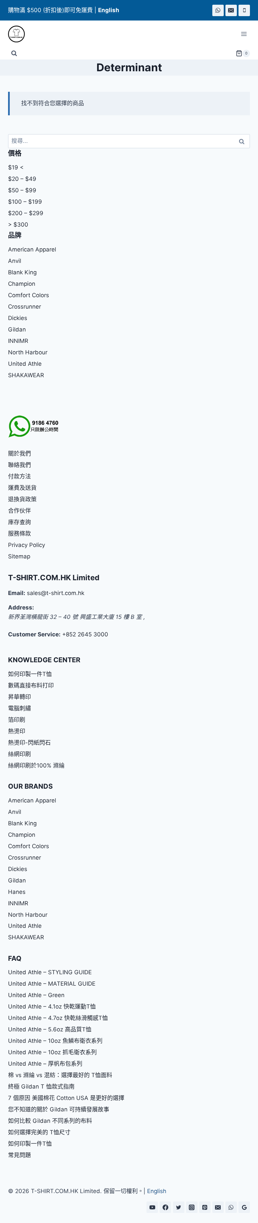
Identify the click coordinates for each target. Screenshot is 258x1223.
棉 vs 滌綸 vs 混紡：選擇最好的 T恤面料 (60, 1075)
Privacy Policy (26, 545)
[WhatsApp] (218, 10)
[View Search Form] (14, 53)
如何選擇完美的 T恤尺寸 (39, 1132)
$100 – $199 (25, 201)
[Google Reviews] (244, 1207)
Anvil (14, 261)
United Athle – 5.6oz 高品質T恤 (49, 1029)
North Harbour (27, 352)
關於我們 (19, 453)
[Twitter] (178, 1207)
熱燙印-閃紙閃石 (29, 742)
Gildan (17, 329)
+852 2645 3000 (85, 634)
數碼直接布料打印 (31, 685)
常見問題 (19, 1155)
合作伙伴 (19, 510)
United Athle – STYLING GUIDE (50, 972)
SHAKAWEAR (26, 375)
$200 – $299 (25, 213)
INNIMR (18, 341)
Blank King (22, 272)
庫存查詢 (19, 522)
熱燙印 (16, 731)
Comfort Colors (28, 295)
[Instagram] (192, 1207)
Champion (21, 283)
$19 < (16, 167)
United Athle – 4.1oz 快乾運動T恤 (52, 1006)
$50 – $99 (22, 190)
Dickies (17, 318)
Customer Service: (34, 634)
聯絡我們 (19, 465)
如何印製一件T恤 (30, 674)
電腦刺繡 (19, 708)
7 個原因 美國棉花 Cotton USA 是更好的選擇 (66, 1098)
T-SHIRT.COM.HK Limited (53, 577)
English (156, 1191)
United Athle (25, 363)
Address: (21, 607)
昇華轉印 (19, 697)
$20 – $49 (22, 178)
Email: (16, 593)
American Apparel (32, 249)
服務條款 (19, 533)
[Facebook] (165, 1207)
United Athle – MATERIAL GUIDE (51, 983)
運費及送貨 (22, 487)
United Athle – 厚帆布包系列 (45, 1063)
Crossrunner (24, 306)
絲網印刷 (19, 754)
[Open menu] (244, 34)
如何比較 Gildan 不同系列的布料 (50, 1120)
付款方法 (19, 476)
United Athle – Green (36, 995)
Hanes (17, 892)
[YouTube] (152, 1207)
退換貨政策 (22, 499)
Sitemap (19, 556)
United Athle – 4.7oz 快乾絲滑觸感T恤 (58, 1018)
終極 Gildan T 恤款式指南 (41, 1086)
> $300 (18, 224)
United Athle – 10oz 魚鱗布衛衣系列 (55, 1040)
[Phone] (244, 10)
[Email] (231, 10)
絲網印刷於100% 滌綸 (36, 765)
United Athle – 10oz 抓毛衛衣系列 (52, 1052)
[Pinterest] (205, 1207)
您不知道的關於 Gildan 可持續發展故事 (58, 1109)
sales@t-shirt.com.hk (55, 593)
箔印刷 (16, 719)
